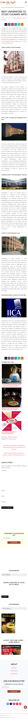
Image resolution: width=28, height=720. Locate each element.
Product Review (12, 438)
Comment (4, 470)
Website (3, 501)
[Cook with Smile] (8, 4)
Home (2, 7)
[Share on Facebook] (9, 24)
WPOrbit (11, 717)
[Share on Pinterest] (12, 24)
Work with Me (14, 670)
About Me (14, 667)
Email (3, 496)
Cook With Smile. (20, 713)
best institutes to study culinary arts (12, 41)
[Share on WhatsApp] (19, 24)
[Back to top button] (25, 708)
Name (3, 490)
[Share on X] (6, 24)
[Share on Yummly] (22, 24)
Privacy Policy (14, 673)
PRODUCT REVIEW (12, 437)
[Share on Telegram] (15, 24)
